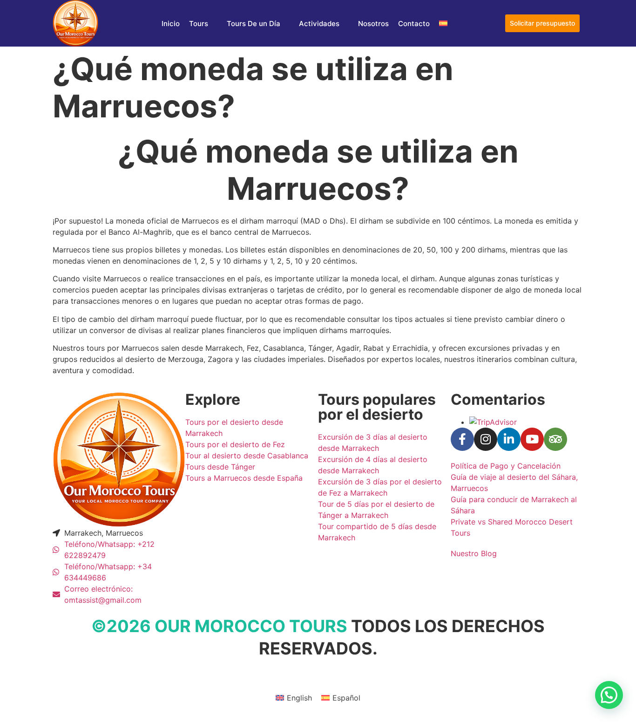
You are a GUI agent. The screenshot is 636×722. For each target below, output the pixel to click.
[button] (609, 695)
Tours (198, 23)
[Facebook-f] (462, 439)
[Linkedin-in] (509, 439)
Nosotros (373, 23)
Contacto (414, 23)
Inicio (171, 23)
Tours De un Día (253, 23)
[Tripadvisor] (555, 439)
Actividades (319, 23)
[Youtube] (532, 439)
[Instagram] (485, 439)
